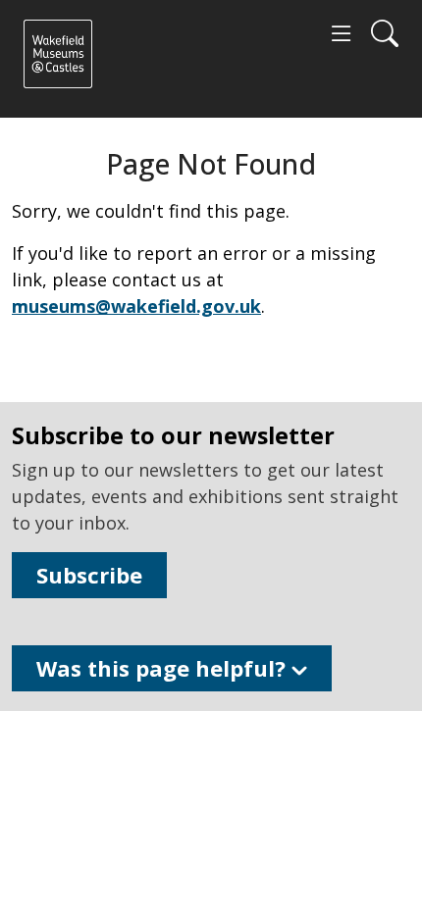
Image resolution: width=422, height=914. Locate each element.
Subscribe (89, 574)
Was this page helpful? (163, 668)
